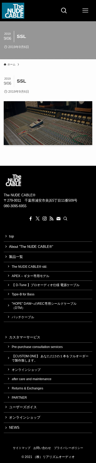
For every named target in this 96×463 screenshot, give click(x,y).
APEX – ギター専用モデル (30, 276)
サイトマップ (21, 447)
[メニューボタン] (85, 10)
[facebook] (30, 218)
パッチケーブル (23, 317)
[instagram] (44, 218)
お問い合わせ (42, 447)
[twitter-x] (37, 218)
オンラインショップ (26, 369)
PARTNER (19, 397)
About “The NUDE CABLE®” (31, 247)
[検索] (65, 218)
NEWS (14, 428)
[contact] (58, 218)
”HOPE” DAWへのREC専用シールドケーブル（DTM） (44, 305)
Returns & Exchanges (27, 388)
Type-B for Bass (23, 294)
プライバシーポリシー (68, 447)
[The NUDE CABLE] (13, 10)
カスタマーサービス (24, 337)
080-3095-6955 (15, 206)
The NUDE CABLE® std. (29, 266)
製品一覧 (16, 257)
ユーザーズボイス (23, 407)
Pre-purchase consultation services (37, 347)
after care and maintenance (31, 379)
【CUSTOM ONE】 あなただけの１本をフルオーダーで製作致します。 (50, 358)
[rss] (51, 218)
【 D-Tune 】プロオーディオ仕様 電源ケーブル (45, 285)
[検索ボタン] (64, 10)
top (11, 236)
